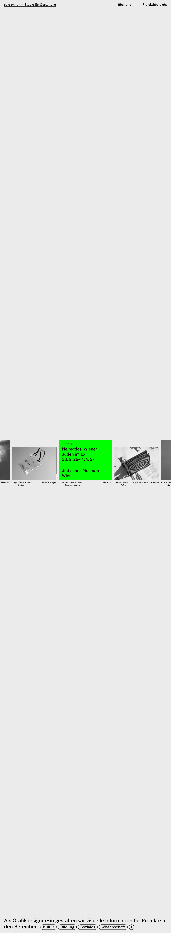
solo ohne (30, 5)
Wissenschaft (113, 927)
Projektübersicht (155, 5)
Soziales (87, 927)
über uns (124, 5)
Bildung (67, 927)
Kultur (48, 927)
